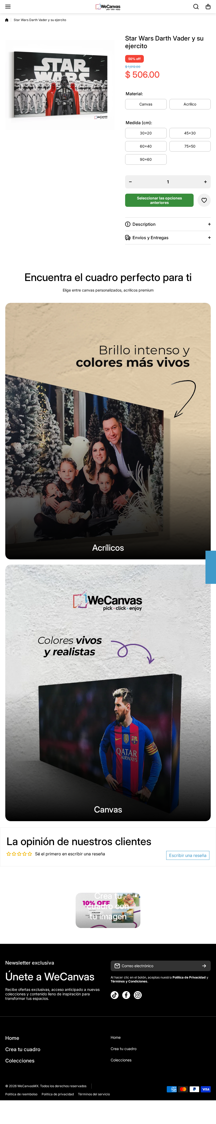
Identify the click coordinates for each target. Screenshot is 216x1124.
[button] (208, 6)
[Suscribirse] (204, 966)
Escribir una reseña (188, 855)
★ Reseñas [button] (213, 567)
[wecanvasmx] (108, 6)
